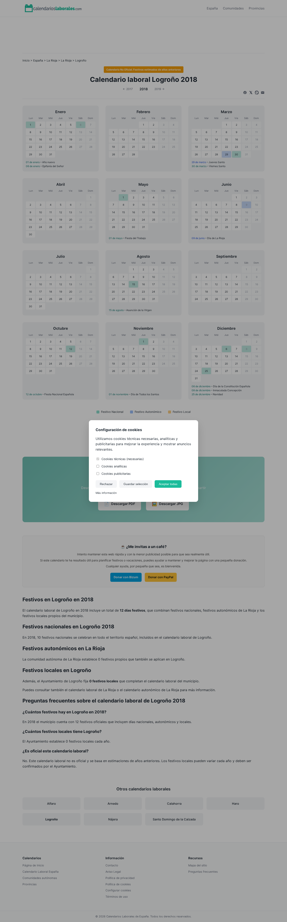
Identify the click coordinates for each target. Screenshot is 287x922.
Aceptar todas (168, 484)
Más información (106, 492)
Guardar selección (136, 484)
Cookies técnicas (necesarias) (122, 459)
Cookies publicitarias (116, 473)
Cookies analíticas (114, 466)
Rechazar (106, 484)
